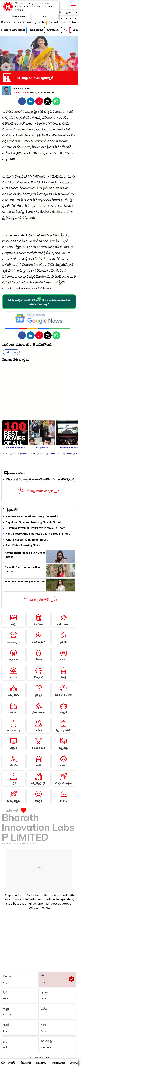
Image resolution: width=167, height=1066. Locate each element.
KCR (66, 29)
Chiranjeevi (53, 29)
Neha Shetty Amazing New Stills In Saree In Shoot (38, 534)
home (3, 1062)
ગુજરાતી (70, 12)
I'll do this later (17, 16)
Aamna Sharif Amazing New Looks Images (25, 555)
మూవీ (6, 130)
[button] (22, 101)
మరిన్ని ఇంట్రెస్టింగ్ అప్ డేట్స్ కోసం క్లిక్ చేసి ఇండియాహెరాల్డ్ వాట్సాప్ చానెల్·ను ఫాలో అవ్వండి (39, 302)
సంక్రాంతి (7, 253)
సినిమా (47, 283)
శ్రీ (71, 200)
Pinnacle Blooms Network (64, 22)
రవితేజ (6, 212)
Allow (45, 16)
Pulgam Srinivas (22, 88)
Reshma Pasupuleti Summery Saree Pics (32, 517)
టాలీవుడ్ (68, 112)
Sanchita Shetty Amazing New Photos (22, 570)
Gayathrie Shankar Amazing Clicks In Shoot (33, 522)
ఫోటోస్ (13, 510)
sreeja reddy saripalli (13, 29)
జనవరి (9, 183)
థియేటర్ (67, 183)
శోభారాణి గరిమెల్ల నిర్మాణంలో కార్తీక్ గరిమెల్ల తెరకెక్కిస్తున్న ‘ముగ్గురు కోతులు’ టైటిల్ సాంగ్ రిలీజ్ (40, 480)
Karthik (41, 22)
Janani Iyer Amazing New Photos (27, 540)
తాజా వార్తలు (16, 473)
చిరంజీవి (52, 142)
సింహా (71, 136)
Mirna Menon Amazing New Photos (25, 582)
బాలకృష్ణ (35, 136)
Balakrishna (36, 29)
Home (16, 92)
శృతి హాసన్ (25, 177)
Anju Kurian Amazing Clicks (23, 546)
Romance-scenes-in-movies (17, 22)
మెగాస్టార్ (40, 142)
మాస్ (55, 206)
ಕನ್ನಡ (60, 12)
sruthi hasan (11, 352)
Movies (26, 92)
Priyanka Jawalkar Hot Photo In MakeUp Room (35, 528)
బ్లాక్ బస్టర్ (29, 277)
